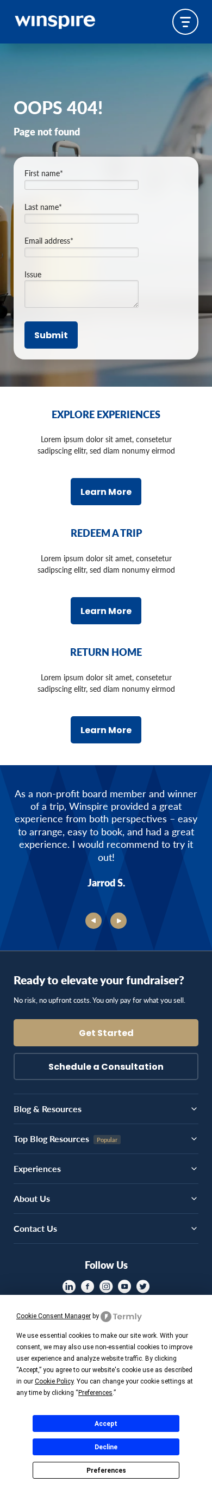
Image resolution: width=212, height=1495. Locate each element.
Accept (106, 1424)
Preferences (106, 1470)
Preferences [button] (95, 1393)
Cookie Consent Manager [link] (53, 1316)
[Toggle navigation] (185, 22)
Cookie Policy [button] (54, 1381)
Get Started (106, 1033)
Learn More (106, 492)
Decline (106, 1447)
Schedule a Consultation (106, 1067)
